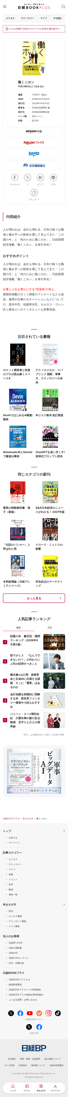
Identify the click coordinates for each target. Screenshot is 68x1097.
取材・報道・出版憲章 (30, 1059)
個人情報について (52, 1059)
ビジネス (10, 18)
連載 (11, 874)
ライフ (43, 18)
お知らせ (13, 837)
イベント (13, 879)
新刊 (11, 911)
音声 (11, 884)
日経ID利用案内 (56, 1065)
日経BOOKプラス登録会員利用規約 (26, 994)
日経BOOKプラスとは (19, 979)
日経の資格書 (15, 947)
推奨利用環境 (15, 984)
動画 (11, 889)
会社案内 (12, 1059)
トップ (7, 831)
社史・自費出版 (16, 963)
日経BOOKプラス (11, 818)
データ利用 (10, 1065)
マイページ (14, 842)
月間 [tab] (49, 627)
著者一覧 (13, 894)
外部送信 (23, 1065)
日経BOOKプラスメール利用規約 (25, 989)
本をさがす (28, 818)
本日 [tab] (18, 627)
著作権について (38, 1065)
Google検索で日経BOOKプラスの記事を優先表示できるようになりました (35, 29)
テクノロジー (27, 18)
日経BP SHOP (16, 942)
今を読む (57, 18)
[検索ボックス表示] (63, 6)
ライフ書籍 (14, 926)
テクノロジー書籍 (17, 921)
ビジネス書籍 (15, 916)
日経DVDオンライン (19, 958)
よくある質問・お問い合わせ (23, 999)
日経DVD (13, 953)
